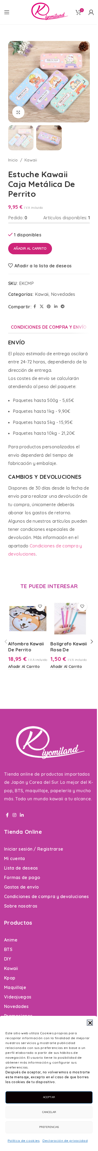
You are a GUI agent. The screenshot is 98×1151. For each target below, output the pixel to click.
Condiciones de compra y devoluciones (46, 896)
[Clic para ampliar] (18, 112)
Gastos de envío (21, 887)
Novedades (63, 294)
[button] (90, 1022)
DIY (7, 959)
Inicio (13, 160)
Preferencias (49, 1127)
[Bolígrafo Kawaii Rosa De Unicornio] (70, 618)
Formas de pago (22, 877)
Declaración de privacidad (65, 1141)
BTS (8, 949)
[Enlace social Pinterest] (48, 306)
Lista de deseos (21, 868)
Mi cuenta (14, 858)
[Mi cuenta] (91, 12)
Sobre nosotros (20, 906)
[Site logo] (49, 11)
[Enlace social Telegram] (62, 306)
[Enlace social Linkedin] (56, 306)
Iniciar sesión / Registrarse (33, 849)
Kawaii (30, 160)
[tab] (49, 327)
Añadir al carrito (30, 248)
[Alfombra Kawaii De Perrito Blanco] (28, 618)
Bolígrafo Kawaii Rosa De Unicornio (68, 650)
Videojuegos (17, 997)
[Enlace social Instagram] (14, 815)
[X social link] (41, 306)
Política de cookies (24, 1141)
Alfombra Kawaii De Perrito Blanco (26, 650)
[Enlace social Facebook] (35, 306)
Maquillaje (15, 987)
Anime (11, 940)
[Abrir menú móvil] (6, 12)
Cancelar (49, 1112)
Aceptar (49, 1097)
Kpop (9, 978)
